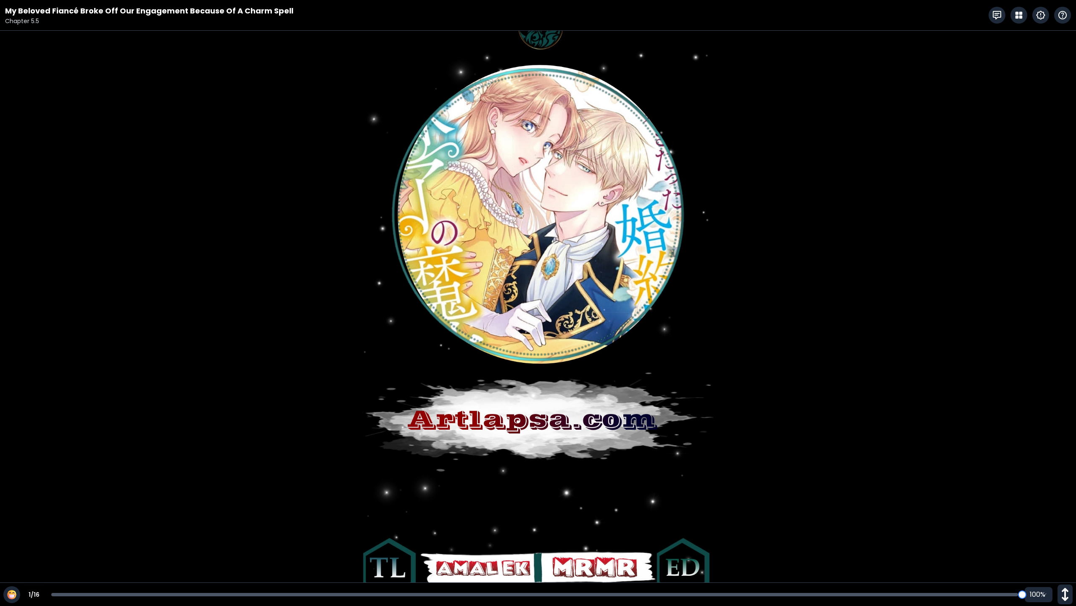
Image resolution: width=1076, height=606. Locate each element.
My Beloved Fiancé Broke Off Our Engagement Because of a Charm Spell (149, 10)
